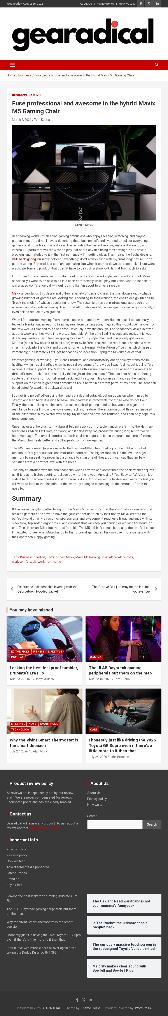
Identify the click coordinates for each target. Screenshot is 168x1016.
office (113, 557)
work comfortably (24, 561)
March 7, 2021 (22, 119)
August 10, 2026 (100, 679)
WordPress (143, 1008)
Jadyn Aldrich (44, 679)
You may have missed (31, 610)
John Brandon (119, 757)
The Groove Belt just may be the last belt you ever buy (121, 589)
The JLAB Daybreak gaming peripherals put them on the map (120, 670)
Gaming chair (56, 557)
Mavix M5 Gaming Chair (91, 557)
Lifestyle (55, 651)
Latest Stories (17, 873)
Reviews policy (17, 855)
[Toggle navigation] (12, 65)
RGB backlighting (24, 259)
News (32, 723)
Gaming (34, 95)
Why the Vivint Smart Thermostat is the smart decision (44, 743)
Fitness (38, 651)
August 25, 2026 (21, 679)
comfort (39, 557)
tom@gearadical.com (44, 828)
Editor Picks (20, 651)
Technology (20, 729)
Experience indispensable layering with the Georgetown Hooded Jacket (47, 589)
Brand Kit (13, 879)
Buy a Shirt (14, 885)
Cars (94, 729)
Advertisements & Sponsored (28, 867)
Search (92, 816)
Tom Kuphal (42, 119)
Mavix (16, 293)
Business (19, 95)
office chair (125, 557)
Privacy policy (105, 3)
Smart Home (49, 723)
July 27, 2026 (19, 751)
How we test (127, 3)
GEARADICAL (51, 1008)
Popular (17, 657)
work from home (49, 561)
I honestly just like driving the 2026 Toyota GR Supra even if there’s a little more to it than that (122, 745)
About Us (86, 3)
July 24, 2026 (98, 757)
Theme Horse (91, 1008)
